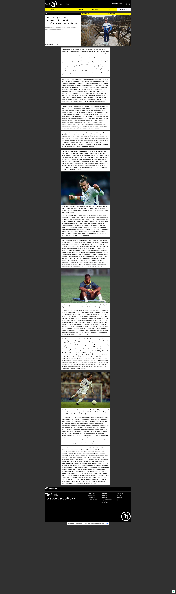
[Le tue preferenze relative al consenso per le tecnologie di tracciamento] (173, 591)
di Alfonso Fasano (49, 43)
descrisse (70, 246)
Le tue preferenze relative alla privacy (94, 523)
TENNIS (66, 9)
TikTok (118, 501)
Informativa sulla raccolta (75, 523)
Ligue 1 (74, 334)
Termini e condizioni (107, 499)
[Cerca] (124, 4)
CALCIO (52, 9)
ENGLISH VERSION (124, 9)
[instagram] (127, 4)
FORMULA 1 (81, 9)
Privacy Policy (105, 501)
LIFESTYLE (109, 9)
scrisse (69, 157)
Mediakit (104, 495)
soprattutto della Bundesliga (94, 116)
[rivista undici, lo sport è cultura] (57, 4)
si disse (104, 134)
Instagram (119, 495)
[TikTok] (129, 4)
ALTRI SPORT (95, 9)
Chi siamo (104, 493)
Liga (103, 332)
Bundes (64, 334)
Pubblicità (104, 497)
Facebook (119, 497)
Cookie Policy (105, 502)
